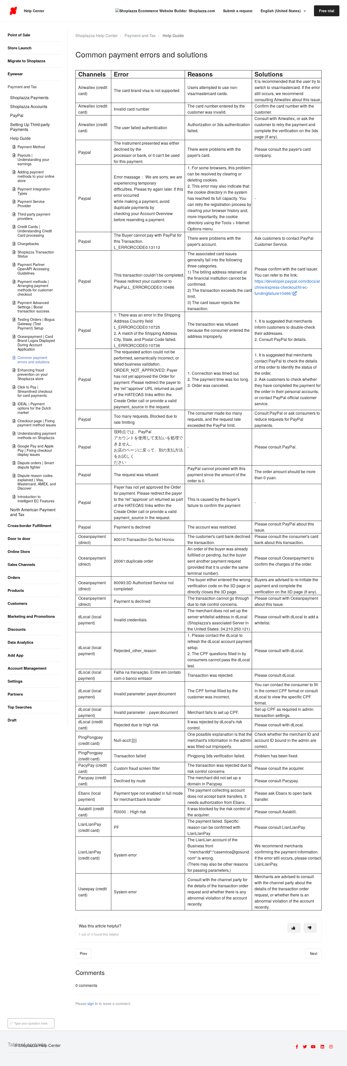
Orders (14, 577)
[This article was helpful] (294, 928)
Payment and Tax (22, 86)
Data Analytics (20, 642)
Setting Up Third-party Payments (30, 127)
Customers (17, 603)
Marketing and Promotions (31, 616)
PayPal (16, 115)
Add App (15, 655)
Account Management (27, 668)
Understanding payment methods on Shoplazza (37, 435)
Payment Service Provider (31, 203)
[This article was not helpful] (310, 928)
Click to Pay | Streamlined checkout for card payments (35, 391)
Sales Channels (21, 564)
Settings (15, 681)
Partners (15, 694)
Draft (12, 720)
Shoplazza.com (202, 10)
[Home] (13, 11)
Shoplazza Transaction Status (36, 254)
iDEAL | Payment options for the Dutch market (34, 408)
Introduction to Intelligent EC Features (36, 498)
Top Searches (20, 707)
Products (16, 590)
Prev (83, 953)
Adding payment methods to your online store (36, 176)
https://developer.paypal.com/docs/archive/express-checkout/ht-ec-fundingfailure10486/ (287, 287)
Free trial (326, 10)
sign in (92, 1003)
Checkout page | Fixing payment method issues (37, 423)
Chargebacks (28, 243)
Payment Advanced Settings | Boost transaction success (33, 307)
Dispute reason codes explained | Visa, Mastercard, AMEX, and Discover (37, 482)
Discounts (17, 629)
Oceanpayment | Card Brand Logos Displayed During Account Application (36, 343)
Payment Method (31, 146)
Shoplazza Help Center (96, 35)
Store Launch (19, 48)
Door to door (19, 538)
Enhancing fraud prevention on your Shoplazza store (33, 374)
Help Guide (20, 138)
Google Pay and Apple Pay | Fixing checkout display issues (36, 450)
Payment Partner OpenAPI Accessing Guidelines (33, 269)
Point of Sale (19, 35)
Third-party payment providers (34, 216)
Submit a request (238, 10)
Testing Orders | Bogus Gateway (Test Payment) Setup (36, 324)
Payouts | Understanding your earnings (33, 159)
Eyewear (15, 74)
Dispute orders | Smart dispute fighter (36, 465)
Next (313, 953)
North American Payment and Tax (32, 512)
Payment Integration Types (34, 191)
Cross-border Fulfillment (29, 525)
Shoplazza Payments (29, 97)
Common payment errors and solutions (34, 359)
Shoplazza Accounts (28, 106)
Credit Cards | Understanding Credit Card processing (35, 231)
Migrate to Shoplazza (26, 61)
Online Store (19, 551)
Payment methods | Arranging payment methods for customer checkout (35, 288)
